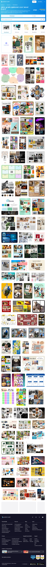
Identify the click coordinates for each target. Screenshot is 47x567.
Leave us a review (5, 529)
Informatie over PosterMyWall (7, 524)
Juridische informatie (38, 545)
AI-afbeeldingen (5, 544)
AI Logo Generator (15, 542)
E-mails (34, 15)
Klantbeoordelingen (5, 532)
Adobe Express (25, 541)
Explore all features (18, 531)
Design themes (17, 528)
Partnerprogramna (5, 528)
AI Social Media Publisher (6, 540)
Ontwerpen (12, 15)
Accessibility (36, 541)
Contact (35, 538)
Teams (26, 528)
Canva (24, 538)
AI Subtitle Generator (15, 538)
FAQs (35, 542)
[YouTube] (43, 517)
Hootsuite (31, 541)
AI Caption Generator (15, 544)
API (35, 544)
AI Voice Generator (15, 540)
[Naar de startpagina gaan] (4, 2)
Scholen (26, 529)
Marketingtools (17, 529)
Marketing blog (35, 528)
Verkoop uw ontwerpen (6, 531)
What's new (4, 525)
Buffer (31, 540)
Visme (31, 538)
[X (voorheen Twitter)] (39, 517)
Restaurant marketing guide (37, 529)
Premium (26, 525)
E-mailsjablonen (17, 525)
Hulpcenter (36, 540)
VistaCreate (25, 540)
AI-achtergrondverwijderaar (17, 541)
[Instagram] (36, 517)
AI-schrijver (4, 542)
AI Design (3, 538)
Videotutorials (34, 524)
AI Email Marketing (5, 541)
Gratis (26, 524)
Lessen (33, 525)
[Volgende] (45, 28)
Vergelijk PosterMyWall (27, 536)
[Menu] (44, 1)
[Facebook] (32, 517)
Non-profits (27, 531)
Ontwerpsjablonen (18, 524)
